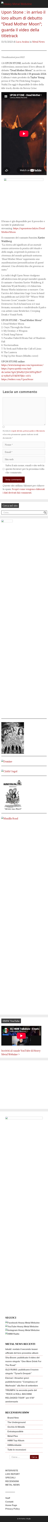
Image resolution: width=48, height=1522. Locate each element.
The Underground (16, 1422)
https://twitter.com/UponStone (17, 379)
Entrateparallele (15, 1431)
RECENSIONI (12, 1481)
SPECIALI (10, 1478)
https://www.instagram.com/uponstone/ (22, 365)
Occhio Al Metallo (16, 1427)
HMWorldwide (14, 1445)
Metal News (38, 41)
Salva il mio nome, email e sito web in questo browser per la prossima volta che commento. (24, 469)
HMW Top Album (15, 1440)
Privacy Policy (12, 1509)
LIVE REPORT (12, 1474)
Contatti (9, 1502)
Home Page (11, 1505)
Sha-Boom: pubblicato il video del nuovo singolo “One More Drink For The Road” (23, 1361)
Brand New (13, 1418)
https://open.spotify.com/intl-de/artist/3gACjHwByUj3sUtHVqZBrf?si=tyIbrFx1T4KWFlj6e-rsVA (21, 372)
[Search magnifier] (45, 512)
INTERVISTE (11, 1470)
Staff (7, 1498)
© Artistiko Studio (24, 1519)
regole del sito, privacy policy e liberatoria (28, 431)
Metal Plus (12, 1436)
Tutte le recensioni (16, 1450)
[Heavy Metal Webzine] (16, 4)
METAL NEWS (12, 1485)
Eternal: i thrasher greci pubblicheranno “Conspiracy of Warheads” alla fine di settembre (21, 1382)
